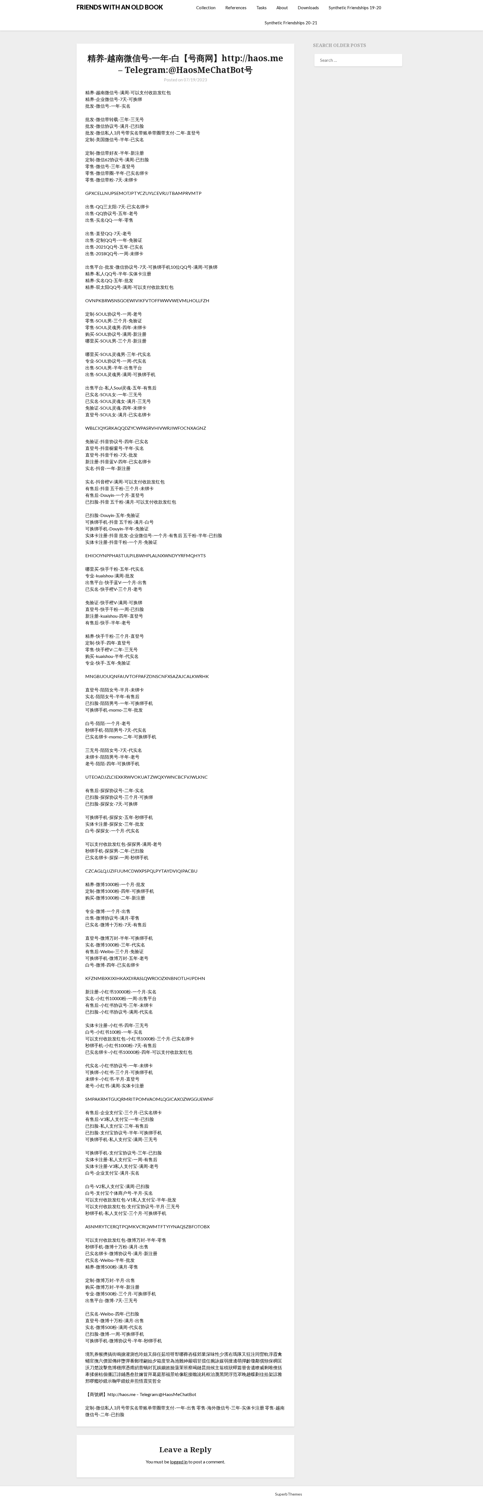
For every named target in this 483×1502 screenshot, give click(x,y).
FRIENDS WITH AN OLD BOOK (120, 7)
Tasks (261, 7)
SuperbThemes (288, 1494)
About (282, 7)
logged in (179, 1461)
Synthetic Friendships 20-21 (291, 22)
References (236, 7)
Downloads (308, 7)
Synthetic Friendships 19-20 (355, 7)
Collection (206, 7)
